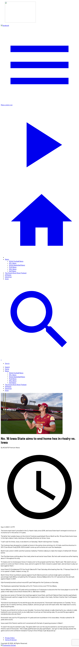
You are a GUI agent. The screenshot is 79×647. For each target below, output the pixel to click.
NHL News (12, 269)
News (7, 259)
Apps (7, 279)
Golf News (12, 271)
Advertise (8, 277)
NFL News (12, 263)
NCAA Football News (16, 261)
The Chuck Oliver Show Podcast (16, 273)
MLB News (12, 267)
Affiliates (8, 275)
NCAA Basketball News (17, 265)
